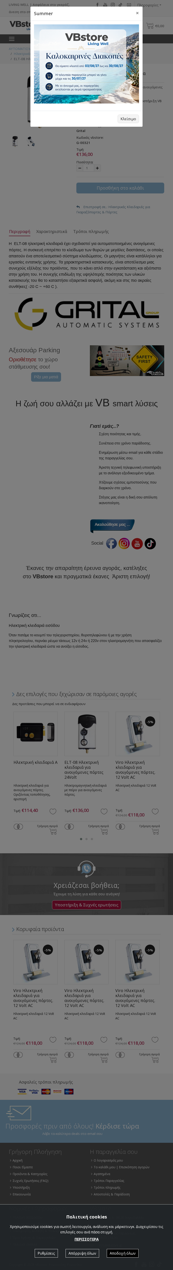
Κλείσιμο (128, 118)
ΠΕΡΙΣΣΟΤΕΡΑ (87, 1239)
